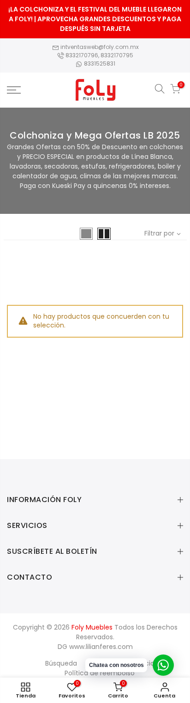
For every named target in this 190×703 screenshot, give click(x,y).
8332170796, (82, 55)
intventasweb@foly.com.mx (99, 47)
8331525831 (99, 63)
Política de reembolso (100, 673)
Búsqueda (61, 663)
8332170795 (117, 55)
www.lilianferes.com (101, 646)
